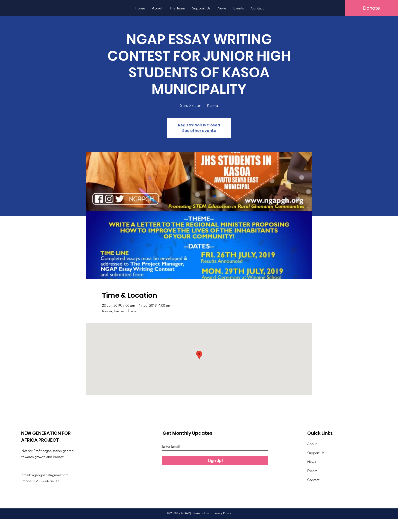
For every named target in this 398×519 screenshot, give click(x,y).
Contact (313, 480)
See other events (199, 130)
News (311, 462)
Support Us (315, 453)
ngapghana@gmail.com (50, 475)
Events (312, 471)
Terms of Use (200, 513)
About (312, 444)
